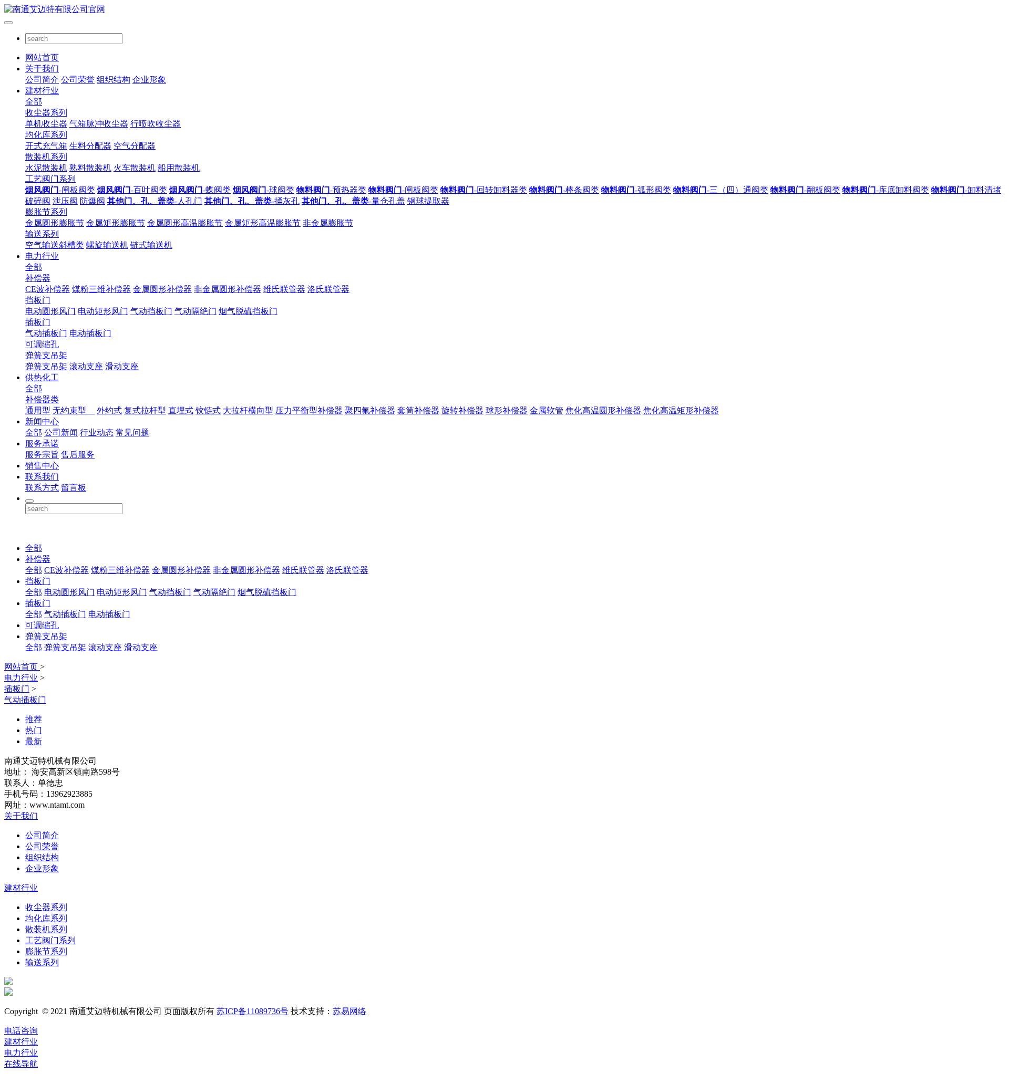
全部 (33, 101)
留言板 (73, 487)
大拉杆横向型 (248, 410)
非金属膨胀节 (328, 222)
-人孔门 (154, 200)
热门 (33, 730)
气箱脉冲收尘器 (98, 123)
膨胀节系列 (46, 211)
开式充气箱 (46, 145)
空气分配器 (135, 145)
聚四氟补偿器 (370, 410)
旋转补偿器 (462, 410)
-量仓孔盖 (353, 200)
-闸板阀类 (60, 189)
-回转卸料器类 (483, 189)
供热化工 (42, 377)
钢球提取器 (428, 200)
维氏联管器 (284, 289)
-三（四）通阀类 (720, 189)
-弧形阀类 (636, 189)
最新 (33, 741)
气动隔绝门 (195, 311)
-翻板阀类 (805, 189)
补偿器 (37, 278)
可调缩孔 (42, 344)
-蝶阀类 (200, 189)
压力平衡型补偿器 (309, 410)
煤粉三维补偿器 (101, 289)
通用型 (37, 410)
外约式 (109, 410)
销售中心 (42, 465)
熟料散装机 (90, 167)
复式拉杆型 (145, 410)
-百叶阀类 (132, 189)
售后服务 (78, 454)
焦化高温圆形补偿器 (603, 410)
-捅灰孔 (252, 200)
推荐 (33, 719)
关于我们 (42, 68)
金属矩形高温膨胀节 (263, 222)
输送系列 (42, 234)
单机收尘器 (46, 123)
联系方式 (42, 487)
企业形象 (149, 79)
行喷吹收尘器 (155, 123)
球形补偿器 (507, 410)
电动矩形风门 (103, 311)
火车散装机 (135, 167)
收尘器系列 (46, 112)
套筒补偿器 (418, 410)
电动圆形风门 (50, 311)
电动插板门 (90, 333)
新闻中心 (42, 421)
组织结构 (113, 79)
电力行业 (42, 256)
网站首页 (42, 57)
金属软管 (546, 410)
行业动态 (97, 432)
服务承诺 (42, 443)
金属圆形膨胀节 (54, 222)
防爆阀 (92, 200)
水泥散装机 (46, 167)
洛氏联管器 (328, 289)
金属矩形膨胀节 (115, 222)
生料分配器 (90, 145)
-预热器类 (331, 189)
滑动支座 (122, 366)
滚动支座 (86, 366)
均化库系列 (46, 134)
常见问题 (132, 432)
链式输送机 (151, 245)
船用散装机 (179, 167)
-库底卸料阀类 (885, 189)
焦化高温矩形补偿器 (681, 410)
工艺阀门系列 (50, 178)
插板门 (37, 322)
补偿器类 (42, 399)
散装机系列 (46, 156)
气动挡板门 (151, 311)
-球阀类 (263, 189)
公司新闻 (61, 432)
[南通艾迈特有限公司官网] (504, 9)
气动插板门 (46, 333)
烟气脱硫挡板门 (248, 311)
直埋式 (180, 410)
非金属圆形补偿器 (227, 289)
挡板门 (37, 300)
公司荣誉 (78, 79)
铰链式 (208, 410)
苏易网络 (349, 1011)
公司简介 (42, 79)
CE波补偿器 (47, 289)
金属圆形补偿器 (162, 289)
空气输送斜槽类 (54, 245)
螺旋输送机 (107, 245)
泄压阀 (65, 200)
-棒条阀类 (564, 189)
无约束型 (74, 410)
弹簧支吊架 (46, 355)
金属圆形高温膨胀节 (185, 222)
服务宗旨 (42, 454)
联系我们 (42, 476)
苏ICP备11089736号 (253, 1011)
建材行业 (42, 90)
